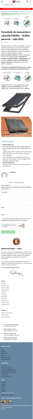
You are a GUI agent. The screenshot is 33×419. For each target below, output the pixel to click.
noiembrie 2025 (5, 285)
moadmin (13, 172)
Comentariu (4, 192)
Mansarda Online (5, 357)
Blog (2, 349)
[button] (30, 1)
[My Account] (27, 2)
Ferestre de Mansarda (13, 11)
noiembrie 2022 (5, 302)
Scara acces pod (5, 317)
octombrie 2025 (5, 287)
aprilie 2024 (4, 296)
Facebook (3, 382)
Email (3, 214)
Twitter (3, 388)
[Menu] (3, 1)
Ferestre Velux (5, 315)
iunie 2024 (3, 292)
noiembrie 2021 (5, 304)
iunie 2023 (3, 298)
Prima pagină (4, 11)
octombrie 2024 (5, 290)
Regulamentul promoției (7, 141)
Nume (3, 207)
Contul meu (4, 365)
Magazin (3, 355)
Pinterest (3, 391)
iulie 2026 (3, 283)
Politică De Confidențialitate (8, 370)
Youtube (3, 386)
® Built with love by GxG (7, 394)
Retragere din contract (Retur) (8, 372)
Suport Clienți (4, 374)
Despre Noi (4, 353)
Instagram (3, 384)
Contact (3, 351)
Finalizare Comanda (6, 368)
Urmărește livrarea (6, 376)
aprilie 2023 (4, 300)
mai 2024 (3, 294)
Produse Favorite (5, 359)
